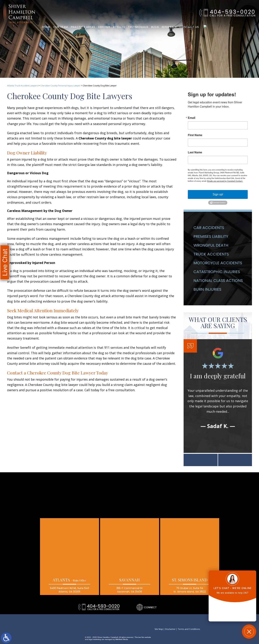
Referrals (169, 27)
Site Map (159, 629)
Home (46, 27)
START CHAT (232, 608)
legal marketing (95, 639)
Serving (104, 27)
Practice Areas (83, 27)
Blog (155, 27)
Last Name (195, 152)
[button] (201, 460)
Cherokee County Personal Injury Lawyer (60, 85)
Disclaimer (170, 629)
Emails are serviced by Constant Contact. (225, 180)
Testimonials (138, 27)
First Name (195, 135)
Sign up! (218, 194)
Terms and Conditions (189, 629)
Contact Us (189, 27)
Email (191, 117)
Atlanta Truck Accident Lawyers (22, 85)
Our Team (60, 27)
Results (119, 27)
